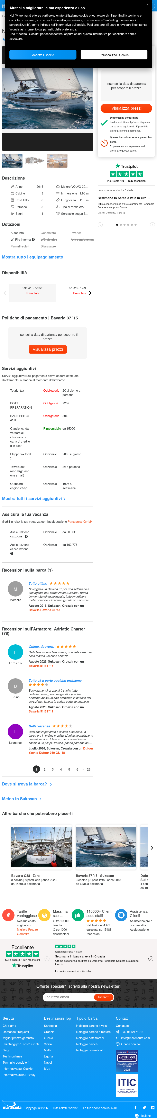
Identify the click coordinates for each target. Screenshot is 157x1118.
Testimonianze (12, 1056)
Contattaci (122, 1025)
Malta (47, 1050)
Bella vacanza (39, 726)
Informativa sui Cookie (18, 1068)
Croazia (49, 1031)
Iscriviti (103, 996)
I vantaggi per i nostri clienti (21, 1044)
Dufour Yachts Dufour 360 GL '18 (61, 750)
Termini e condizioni (16, 1062)
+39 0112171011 (132, 1031)
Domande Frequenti (16, 1031)
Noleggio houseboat (89, 1050)
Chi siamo (9, 1025)
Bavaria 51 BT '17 (41, 711)
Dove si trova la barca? (25, 784)
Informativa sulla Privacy (19, 1074)
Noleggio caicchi (87, 1044)
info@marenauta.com (135, 1038)
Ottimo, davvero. (41, 646)
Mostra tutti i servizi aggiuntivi (32, 498)
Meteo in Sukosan (20, 798)
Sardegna (50, 1025)
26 (89, 769)
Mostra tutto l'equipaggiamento (32, 257)
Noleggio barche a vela (91, 1025)
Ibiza (47, 1068)
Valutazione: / (98, 929)
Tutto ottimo (38, 583)
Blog (6, 1050)
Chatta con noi (130, 1044)
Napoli (48, 1062)
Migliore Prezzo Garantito (27, 931)
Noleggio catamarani (90, 1038)
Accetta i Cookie (43, 55)
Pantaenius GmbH (80, 521)
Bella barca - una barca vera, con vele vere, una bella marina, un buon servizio (60, 654)
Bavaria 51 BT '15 (41, 665)
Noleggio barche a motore (93, 1031)
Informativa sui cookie (70, 24)
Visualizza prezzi (48, 349)
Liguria (48, 1056)
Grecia (48, 1038)
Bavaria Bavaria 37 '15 (44, 610)
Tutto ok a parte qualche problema (55, 680)
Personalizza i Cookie (114, 55)
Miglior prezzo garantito (18, 1038)
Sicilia (48, 1044)
